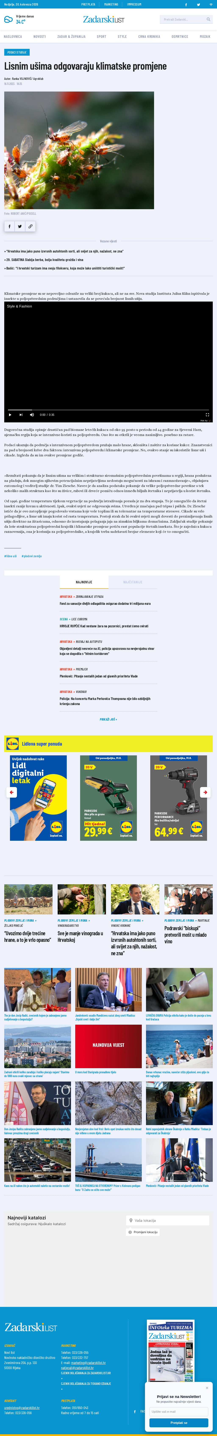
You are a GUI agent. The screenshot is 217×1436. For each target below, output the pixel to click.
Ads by (203, 420)
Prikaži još (107, 719)
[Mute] (31, 415)
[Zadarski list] (104, 19)
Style (122, 36)
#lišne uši (10, 556)
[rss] (211, 3)
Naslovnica (13, 36)
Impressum (134, 4)
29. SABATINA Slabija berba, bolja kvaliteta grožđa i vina (44, 259)
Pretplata (88, 4)
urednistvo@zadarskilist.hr (22, 1407)
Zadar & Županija (71, 36)
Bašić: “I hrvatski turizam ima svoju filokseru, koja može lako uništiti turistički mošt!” (65, 268)
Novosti (39, 36)
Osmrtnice (180, 36)
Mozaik (205, 36)
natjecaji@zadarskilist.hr (77, 1367)
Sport (101, 36)
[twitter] (198, 3)
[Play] (9, 415)
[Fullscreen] (207, 415)
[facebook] (186, 3)
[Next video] (20, 415)
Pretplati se (179, 1423)
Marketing (111, 4)
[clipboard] (30, 226)
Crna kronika (149, 36)
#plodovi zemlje (32, 556)
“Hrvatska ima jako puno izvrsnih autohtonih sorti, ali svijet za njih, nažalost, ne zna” (65, 251)
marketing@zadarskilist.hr (88, 1362)
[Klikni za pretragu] (208, 19)
